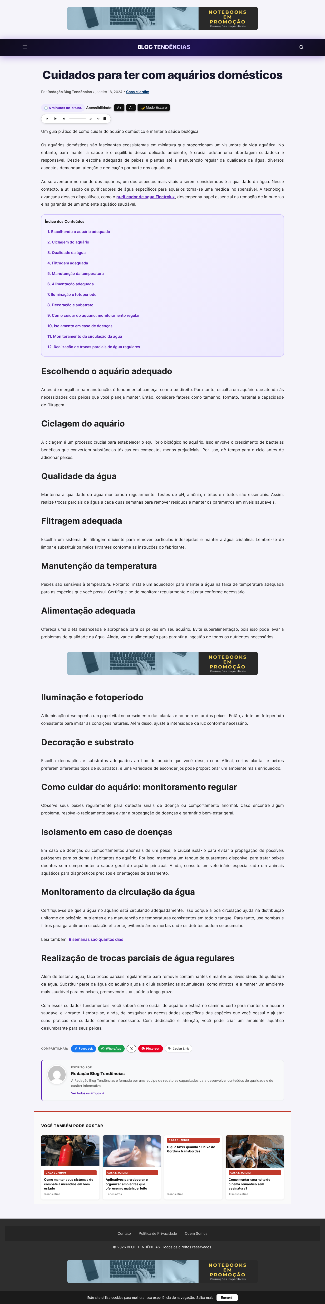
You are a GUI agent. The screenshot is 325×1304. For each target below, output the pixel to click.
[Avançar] (63, 118)
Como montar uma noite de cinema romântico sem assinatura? (249, 1184)
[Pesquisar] (301, 47)
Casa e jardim (137, 92)
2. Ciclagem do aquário (68, 242)
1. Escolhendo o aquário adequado (78, 231)
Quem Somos (196, 1233)
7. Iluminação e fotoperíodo (72, 294)
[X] (131, 1048)
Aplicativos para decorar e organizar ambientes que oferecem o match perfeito (127, 1184)
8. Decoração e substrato (70, 304)
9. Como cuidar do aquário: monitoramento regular (93, 315)
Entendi (227, 1297)
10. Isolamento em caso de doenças (80, 325)
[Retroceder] (47, 118)
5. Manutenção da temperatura (75, 273)
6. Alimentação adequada (70, 284)
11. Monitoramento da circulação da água (84, 336)
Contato (124, 1233)
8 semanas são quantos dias (96, 939)
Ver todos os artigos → (88, 1093)
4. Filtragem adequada (67, 263)
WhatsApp (113, 1048)
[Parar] (104, 118)
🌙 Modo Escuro (153, 107)
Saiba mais (204, 1297)
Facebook (86, 1048)
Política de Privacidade (158, 1233)
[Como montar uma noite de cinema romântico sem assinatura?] (255, 1154)
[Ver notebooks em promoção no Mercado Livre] (162, 19)
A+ (119, 108)
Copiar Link (181, 1048)
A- (131, 108)
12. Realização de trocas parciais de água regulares (93, 346)
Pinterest (152, 1048)
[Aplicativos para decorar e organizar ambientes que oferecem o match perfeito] (132, 1151)
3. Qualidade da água (66, 252)
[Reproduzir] (55, 118)
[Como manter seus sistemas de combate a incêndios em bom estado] (70, 1150)
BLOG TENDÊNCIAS (164, 47)
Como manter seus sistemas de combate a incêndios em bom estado (68, 1184)
